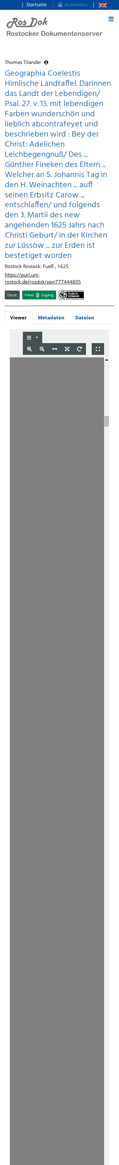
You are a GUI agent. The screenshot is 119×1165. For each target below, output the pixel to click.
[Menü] (111, 19)
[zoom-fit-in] (67, 349)
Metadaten (51, 317)
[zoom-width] (54, 349)
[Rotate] (79, 349)
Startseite (36, 4)
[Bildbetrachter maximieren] (98, 349)
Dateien (84, 317)
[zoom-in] (29, 349)
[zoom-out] (42, 349)
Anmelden (74, 4)
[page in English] (99, 4)
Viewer (18, 317)
